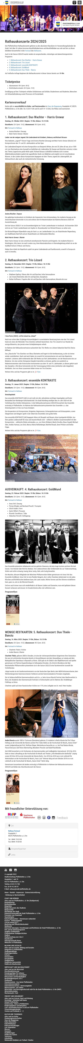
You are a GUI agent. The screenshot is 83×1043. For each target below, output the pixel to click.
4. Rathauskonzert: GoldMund (19, 67)
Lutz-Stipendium (10, 1027)
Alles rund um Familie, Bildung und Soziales (19, 948)
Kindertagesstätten (11, 953)
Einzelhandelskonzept (12, 971)
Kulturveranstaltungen (12, 1025)
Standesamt (9, 939)
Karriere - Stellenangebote (13, 921)
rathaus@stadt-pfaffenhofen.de (20, 889)
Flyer (38, 372)
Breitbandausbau (10, 904)
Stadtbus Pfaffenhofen (12, 931)
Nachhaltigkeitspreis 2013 (13, 978)
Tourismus (8, 1036)
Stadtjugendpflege (11, 951)
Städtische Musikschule (13, 964)
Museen (7, 1029)
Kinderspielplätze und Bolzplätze (16, 1006)
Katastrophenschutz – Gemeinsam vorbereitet (20, 919)
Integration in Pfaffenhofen (13, 949)
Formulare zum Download (13, 915)
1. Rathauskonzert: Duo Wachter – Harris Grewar (25, 60)
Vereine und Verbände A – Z (14, 1011)
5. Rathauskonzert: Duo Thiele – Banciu (22, 70)
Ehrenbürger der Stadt (12, 911)
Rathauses (37, 51)
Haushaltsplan (9, 917)
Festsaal (28, 51)
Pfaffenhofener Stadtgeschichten (16, 933)
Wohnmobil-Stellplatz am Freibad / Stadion (19, 1040)
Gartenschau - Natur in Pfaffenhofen (17, 1004)
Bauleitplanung (9, 902)
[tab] (41, 825)
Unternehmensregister (12, 984)
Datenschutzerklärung (32, 892)
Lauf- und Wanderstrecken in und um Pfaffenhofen (21, 1007)
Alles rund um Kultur (11, 1016)
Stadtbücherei (9, 960)
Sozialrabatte (9, 958)
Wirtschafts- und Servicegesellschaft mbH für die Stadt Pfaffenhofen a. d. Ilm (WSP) (33, 989)
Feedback (62, 818)
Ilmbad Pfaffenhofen (11, 1002)
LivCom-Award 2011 (11, 922)
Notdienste (8, 926)
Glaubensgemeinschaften (13, 1018)
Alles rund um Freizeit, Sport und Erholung (19, 998)
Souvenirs (8, 1031)
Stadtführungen (10, 1033)
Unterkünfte (8, 1038)
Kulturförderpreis (10, 1024)
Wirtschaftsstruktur (11, 991)
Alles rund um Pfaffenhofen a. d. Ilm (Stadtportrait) (22, 901)
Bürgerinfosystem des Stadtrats (15, 908)
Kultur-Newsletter (10, 1022)
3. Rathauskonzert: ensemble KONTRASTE (23, 65)
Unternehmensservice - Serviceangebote (18, 986)
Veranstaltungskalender (13, 1009)
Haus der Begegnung (55, 106)
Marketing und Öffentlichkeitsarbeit (16, 924)
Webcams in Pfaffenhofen (13, 942)
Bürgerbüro (8, 906)
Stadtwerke (8, 980)
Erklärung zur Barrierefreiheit (15, 895)
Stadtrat (7, 935)
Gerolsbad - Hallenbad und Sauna (16, 1000)
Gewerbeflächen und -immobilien (16, 975)
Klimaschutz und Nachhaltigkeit (15, 977)
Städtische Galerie (11, 1035)
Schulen (7, 955)
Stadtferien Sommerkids (13, 962)
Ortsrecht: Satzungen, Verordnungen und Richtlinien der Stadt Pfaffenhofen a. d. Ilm (33, 928)
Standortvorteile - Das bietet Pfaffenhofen (18, 982)
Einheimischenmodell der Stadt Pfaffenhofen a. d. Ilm (22, 913)
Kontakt (12, 892)
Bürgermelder (9, 910)
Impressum (20, 892)
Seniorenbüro (9, 957)
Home (7, 892)
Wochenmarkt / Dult (11, 993)
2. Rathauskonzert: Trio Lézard (19, 63)
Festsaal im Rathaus (15, 128)
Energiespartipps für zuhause (14, 973)
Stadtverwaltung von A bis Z (14, 937)
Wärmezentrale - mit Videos (14, 987)
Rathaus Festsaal (14, 831)
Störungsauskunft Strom (13, 941)
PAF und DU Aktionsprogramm (15, 930)
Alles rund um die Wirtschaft (14, 969)
